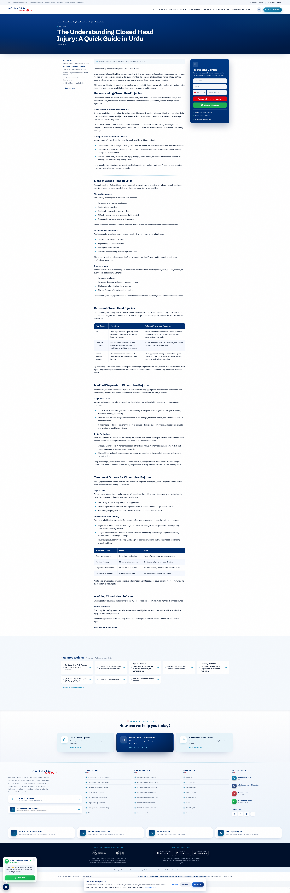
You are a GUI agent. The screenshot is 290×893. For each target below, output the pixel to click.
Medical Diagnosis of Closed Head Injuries (75, 74)
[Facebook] (234, 814)
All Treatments (93, 813)
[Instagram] (240, 814)
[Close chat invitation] (34, 859)
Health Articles (238, 9)
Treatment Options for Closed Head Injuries (74, 79)
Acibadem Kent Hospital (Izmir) (148, 798)
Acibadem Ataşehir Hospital (147, 787)
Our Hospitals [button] (142, 770)
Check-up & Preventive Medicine (99, 777)
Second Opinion (257, 3)
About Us (189, 777)
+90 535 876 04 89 (276, 3)
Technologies (209, 9)
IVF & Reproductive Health (97, 798)
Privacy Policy (143, 876)
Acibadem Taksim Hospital (146, 808)
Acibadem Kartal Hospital (146, 803)
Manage (175, 884)
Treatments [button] (92, 770)
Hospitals (163, 9)
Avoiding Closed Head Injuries (73, 83)
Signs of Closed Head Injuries (74, 66)
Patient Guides (191, 798)
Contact (250, 9)
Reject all (185, 884)
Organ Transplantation (96, 803)
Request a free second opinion (210, 99)
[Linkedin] (252, 814)
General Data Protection (201, 876)
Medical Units (196, 9)
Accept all (198, 884)
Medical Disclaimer (175, 876)
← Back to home (69, 88)
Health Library (223, 9)
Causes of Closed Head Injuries (74, 69)
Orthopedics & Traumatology (98, 808)
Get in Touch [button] (239, 770)
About (153, 9)
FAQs (188, 803)
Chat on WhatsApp (211, 105)
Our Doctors (190, 782)
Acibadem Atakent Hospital (146, 792)
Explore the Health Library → (72, 687)
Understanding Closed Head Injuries (76, 63)
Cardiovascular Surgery (96, 792)
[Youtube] (246, 814)
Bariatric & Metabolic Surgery (98, 787)
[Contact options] (6, 887)
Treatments (183, 9)
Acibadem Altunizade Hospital (147, 782)
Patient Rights (191, 808)
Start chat (21, 878)
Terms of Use (153, 876)
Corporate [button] (189, 770)
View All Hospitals (143, 813)
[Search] (259, 9)
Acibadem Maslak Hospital (146, 777)
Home (59, 22)
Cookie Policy (163, 876)
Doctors (172, 9)
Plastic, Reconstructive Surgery (99, 782)
